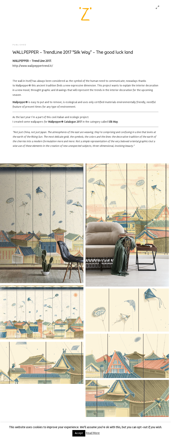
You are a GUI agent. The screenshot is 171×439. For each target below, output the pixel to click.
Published (19, 45)
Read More (93, 433)
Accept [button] (79, 433)
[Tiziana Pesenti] (85, 15)
